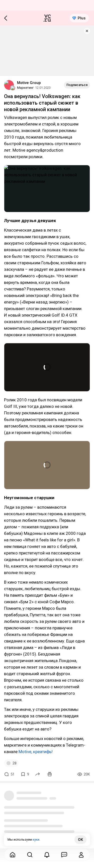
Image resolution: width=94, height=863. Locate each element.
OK (80, 839)
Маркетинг (25, 88)
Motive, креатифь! (36, 751)
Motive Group (29, 82)
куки (36, 839)
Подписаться (76, 85)
